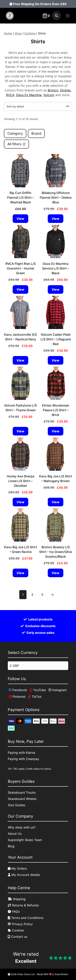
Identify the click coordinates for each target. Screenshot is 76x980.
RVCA (10, 95)
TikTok (36, 697)
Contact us (18, 937)
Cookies (17, 930)
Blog (11, 846)
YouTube (39, 690)
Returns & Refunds (25, 905)
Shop (18, 33)
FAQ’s (15, 911)
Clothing (29, 33)
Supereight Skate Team (25, 840)
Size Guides (16, 805)
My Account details (25, 875)
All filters (14, 144)
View (20, 219)
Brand (36, 133)
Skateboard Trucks (22, 792)
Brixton (53, 90)
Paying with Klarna (21, 753)
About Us (15, 834)
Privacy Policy (22, 924)
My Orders (19, 868)
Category (15, 133)
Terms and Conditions (26, 918)
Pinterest (18, 697)
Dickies (65, 90)
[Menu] (67, 15)
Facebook (19, 690)
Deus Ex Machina (29, 95)
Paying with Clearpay (23, 759)
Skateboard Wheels (22, 799)
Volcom (48, 95)
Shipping (19, 899)
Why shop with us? (21, 827)
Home (8, 33)
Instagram (59, 690)
